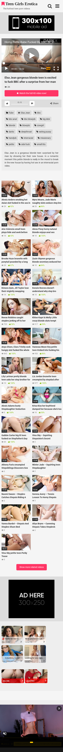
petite (11, 144)
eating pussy (45, 131)
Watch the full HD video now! (32, 93)
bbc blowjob (29, 119)
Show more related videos (31, 567)
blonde (11, 125)
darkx (11, 131)
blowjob (26, 125)
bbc (39, 113)
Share (55, 103)
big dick (46, 119)
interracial (28, 138)
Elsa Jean (25, 113)
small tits (40, 144)
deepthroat (26, 131)
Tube (10, 113)
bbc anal (12, 119)
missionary (45, 138)
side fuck (25, 144)
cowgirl (40, 125)
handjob (12, 138)
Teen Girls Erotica (21, 3)
